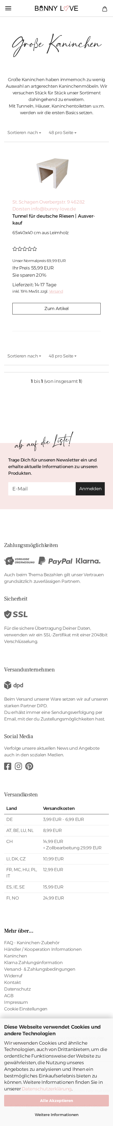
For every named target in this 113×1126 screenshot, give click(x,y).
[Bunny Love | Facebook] (7, 766)
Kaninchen (15, 956)
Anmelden (90, 488)
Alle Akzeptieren (56, 1100)
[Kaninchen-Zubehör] (56, 8)
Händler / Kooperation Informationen (42, 949)
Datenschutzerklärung (47, 1089)
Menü (8, 8)
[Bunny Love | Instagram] (18, 766)
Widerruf (13, 975)
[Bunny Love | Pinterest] (29, 766)
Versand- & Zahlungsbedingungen (39, 969)
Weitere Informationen (56, 1114)
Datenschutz (17, 989)
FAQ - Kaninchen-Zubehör (31, 942)
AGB (8, 995)
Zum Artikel (56, 308)
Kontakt (12, 982)
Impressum (16, 1002)
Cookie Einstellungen (25, 1009)
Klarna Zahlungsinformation (33, 962)
